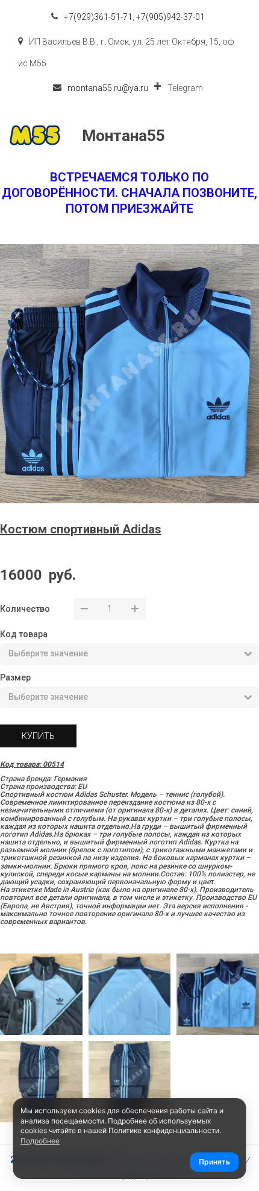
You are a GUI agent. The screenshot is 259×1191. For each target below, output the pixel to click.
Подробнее (40, 1140)
